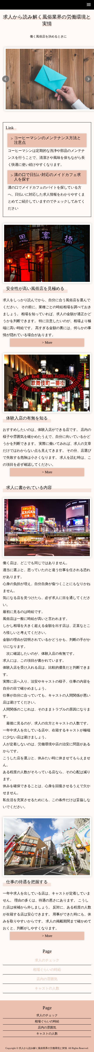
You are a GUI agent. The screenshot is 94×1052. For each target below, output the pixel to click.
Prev (5, 79)
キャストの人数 (47, 988)
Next (88, 79)
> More (47, 342)
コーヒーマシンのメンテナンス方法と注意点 (47, 140)
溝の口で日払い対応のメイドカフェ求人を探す (47, 177)
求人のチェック (47, 960)
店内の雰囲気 (47, 979)
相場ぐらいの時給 (47, 969)
